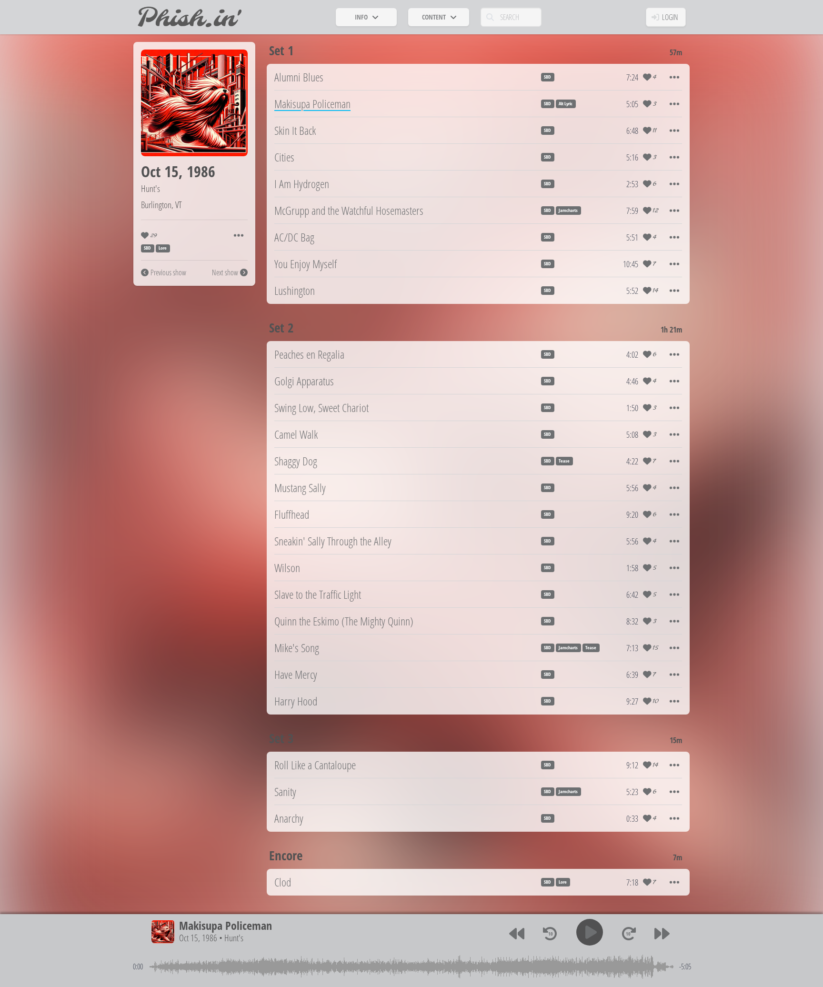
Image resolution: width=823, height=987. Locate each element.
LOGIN (670, 17)
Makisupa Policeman (225, 925)
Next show (225, 272)
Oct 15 (160, 171)
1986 (201, 171)
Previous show (168, 272)
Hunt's (150, 188)
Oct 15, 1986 (198, 938)
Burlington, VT (161, 204)
